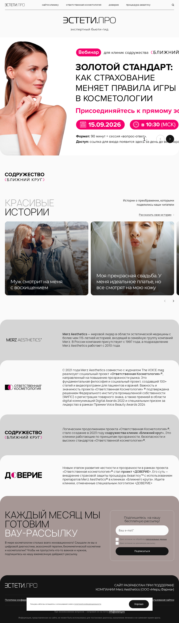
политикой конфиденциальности (87, 604)
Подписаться (142, 551)
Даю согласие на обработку (143, 539)
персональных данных (156, 539)
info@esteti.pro (117, 611)
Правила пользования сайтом (157, 600)
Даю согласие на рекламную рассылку (137, 543)
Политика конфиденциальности (23, 600)
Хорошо (138, 604)
